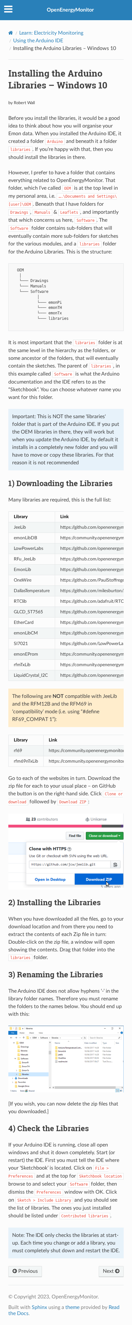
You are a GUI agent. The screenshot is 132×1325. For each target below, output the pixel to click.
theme (72, 1307)
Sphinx (39, 1307)
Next (109, 1271)
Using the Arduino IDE (38, 40)
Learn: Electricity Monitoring (51, 33)
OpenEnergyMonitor (70, 9)
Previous (27, 1271)
